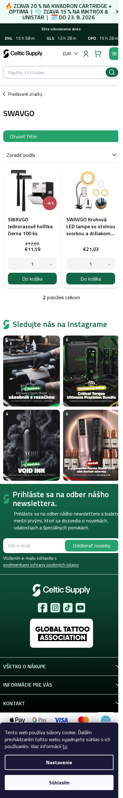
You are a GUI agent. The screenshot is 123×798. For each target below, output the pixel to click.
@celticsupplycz (68, 607)
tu (64, 746)
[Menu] (114, 53)
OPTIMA (18, 11)
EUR (67, 53)
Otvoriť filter (23, 136)
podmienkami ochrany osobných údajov (41, 564)
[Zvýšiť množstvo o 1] (51, 264)
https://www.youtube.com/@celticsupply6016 (80, 607)
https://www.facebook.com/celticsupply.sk (42, 607)
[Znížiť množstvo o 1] (14, 264)
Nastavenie (59, 762)
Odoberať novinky (91, 545)
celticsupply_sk (55, 607)
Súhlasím (59, 782)
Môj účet (86, 54)
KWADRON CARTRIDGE (79, 6)
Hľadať (112, 72)
